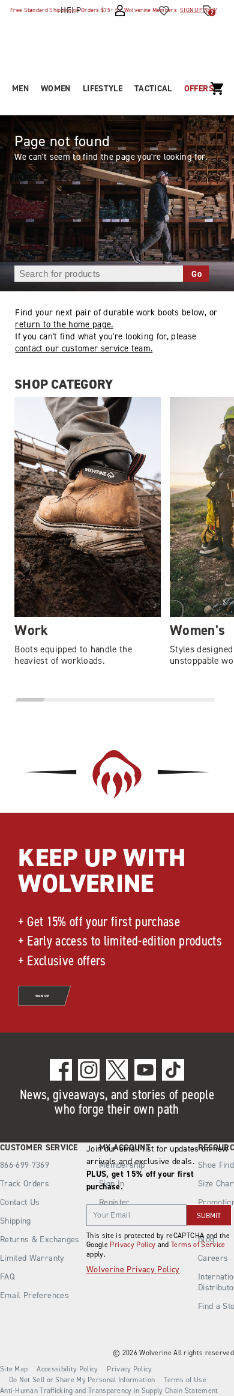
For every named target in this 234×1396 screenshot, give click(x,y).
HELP (71, 10)
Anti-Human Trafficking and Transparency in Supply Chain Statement (109, 1390)
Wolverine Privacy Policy (132, 1269)
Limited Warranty (32, 1258)
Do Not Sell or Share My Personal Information (82, 1380)
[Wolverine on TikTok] (173, 1070)
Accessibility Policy (67, 1369)
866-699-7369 (24, 1165)
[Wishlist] (164, 11)
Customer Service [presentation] (39, 1148)
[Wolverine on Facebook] (61, 1070)
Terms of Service (198, 1244)
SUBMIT (209, 1216)
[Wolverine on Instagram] (89, 1070)
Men (20, 88)
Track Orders (24, 1183)
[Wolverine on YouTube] (145, 1070)
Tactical (153, 88)
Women (56, 88)
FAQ (7, 1276)
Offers (199, 88)
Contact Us (20, 1202)
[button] (31, 700)
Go (196, 274)
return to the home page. (64, 324)
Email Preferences (34, 1295)
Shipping (15, 1221)
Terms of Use (185, 1380)
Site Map (14, 1369)
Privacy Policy (132, 1244)
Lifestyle (102, 88)
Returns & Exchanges (40, 1239)
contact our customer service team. (83, 348)
